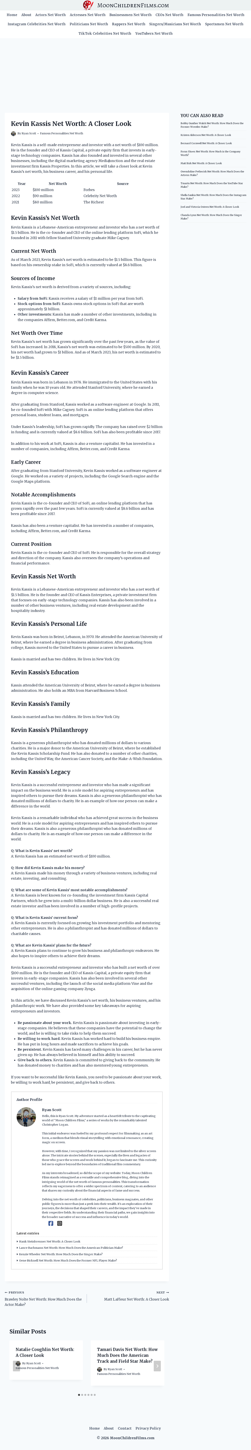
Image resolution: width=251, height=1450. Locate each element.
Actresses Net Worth (87, 15)
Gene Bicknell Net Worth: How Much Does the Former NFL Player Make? (68, 1260)
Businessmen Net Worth (130, 15)
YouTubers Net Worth (154, 33)
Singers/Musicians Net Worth (175, 24)
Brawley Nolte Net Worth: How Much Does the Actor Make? (43, 1299)
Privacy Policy (148, 1428)
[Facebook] (50, 1223)
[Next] (157, 1366)
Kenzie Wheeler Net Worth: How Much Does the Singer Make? (61, 1254)
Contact (125, 1428)
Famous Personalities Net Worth (215, 15)
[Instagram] (59, 1223)
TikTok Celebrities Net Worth (104, 33)
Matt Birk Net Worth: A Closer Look (201, 163)
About (26, 15)
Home (12, 15)
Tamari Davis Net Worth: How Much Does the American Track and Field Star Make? (127, 1355)
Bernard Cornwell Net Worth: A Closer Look (206, 143)
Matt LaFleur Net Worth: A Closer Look (136, 1296)
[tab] (79, 1395)
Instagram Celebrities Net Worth (36, 24)
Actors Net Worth (50, 15)
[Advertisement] (125, 67)
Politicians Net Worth (89, 24)
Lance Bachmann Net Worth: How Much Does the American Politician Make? (71, 1248)
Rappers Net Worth (128, 24)
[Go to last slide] (16, 1366)
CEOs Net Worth (169, 15)
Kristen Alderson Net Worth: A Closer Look (206, 135)
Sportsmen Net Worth (224, 24)
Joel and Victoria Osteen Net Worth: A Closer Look (210, 206)
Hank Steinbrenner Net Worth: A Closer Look (49, 1241)
